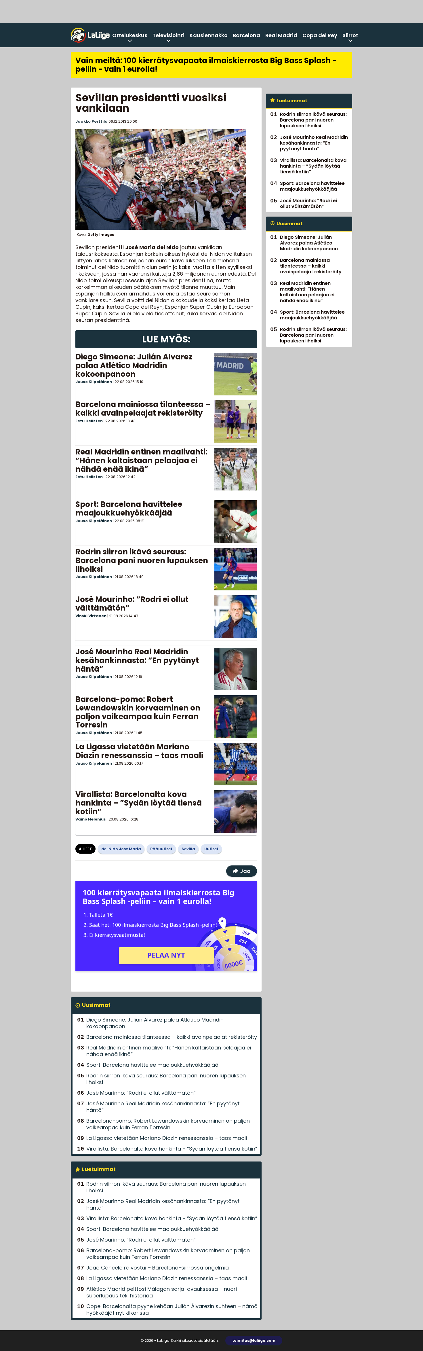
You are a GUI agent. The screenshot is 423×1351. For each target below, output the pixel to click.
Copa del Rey (319, 35)
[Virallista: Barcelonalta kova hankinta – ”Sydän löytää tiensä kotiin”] (236, 811)
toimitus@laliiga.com (253, 1340)
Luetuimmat (99, 1169)
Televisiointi (168, 35)
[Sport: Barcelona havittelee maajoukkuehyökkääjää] (236, 521)
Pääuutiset (161, 849)
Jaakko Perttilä (91, 121)
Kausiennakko (209, 35)
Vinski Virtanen (90, 616)
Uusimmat (96, 1005)
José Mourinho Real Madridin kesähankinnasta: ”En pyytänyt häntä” (137, 660)
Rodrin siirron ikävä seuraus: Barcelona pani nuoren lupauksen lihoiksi (141, 560)
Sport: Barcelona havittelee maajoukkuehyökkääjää (128, 508)
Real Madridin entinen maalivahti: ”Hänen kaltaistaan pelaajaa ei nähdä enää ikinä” (141, 460)
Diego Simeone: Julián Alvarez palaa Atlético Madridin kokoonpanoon (133, 365)
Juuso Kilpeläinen (93, 381)
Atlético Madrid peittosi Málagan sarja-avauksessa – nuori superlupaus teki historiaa (161, 1292)
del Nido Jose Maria (121, 849)
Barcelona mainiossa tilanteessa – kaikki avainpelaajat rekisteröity (142, 408)
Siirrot (350, 35)
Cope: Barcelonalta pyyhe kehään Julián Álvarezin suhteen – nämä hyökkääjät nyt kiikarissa (172, 1309)
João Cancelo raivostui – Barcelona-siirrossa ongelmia (157, 1267)
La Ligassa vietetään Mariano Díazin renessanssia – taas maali (139, 751)
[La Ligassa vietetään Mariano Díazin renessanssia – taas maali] (236, 764)
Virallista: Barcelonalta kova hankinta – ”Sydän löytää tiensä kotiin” (138, 803)
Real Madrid (281, 35)
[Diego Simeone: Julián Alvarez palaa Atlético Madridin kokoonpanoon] (236, 374)
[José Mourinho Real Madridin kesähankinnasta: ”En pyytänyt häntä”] (236, 669)
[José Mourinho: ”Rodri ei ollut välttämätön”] (236, 616)
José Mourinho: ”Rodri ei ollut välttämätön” (131, 603)
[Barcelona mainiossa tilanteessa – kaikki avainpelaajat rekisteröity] (236, 421)
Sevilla (188, 849)
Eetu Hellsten (89, 421)
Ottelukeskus (129, 35)
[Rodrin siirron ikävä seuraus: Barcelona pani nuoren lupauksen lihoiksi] (236, 569)
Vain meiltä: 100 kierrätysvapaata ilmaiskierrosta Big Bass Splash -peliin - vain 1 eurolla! (205, 64)
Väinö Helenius (90, 819)
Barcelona (246, 35)
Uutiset (211, 849)
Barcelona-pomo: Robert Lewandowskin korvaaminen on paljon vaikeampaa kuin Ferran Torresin (137, 712)
